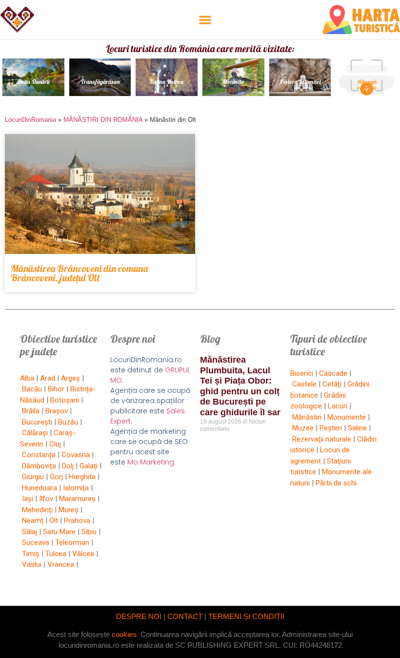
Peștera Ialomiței (299, 81)
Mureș (69, 509)
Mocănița (233, 81)
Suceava (35, 542)
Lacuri (337, 406)
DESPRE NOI (138, 616)
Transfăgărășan (100, 81)
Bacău (32, 389)
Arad (47, 378)
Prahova (77, 520)
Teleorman (72, 542)
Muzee (303, 428)
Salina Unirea (167, 81)
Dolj (68, 466)
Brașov (56, 410)
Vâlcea (83, 553)
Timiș (31, 553)
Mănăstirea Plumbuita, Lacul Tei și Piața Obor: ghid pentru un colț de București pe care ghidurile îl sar (240, 386)
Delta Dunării (33, 81)
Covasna (75, 454)
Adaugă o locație (367, 84)
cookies (124, 634)
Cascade (333, 373)
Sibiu (89, 531)
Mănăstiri (306, 417)
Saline (357, 428)
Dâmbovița (39, 466)
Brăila (31, 410)
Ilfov (46, 498)
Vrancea (60, 564)
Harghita (82, 476)
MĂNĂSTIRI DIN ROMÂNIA (102, 119)
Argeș (70, 378)
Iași (27, 498)
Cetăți (331, 384)
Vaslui (31, 564)
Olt (53, 520)
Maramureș (77, 498)
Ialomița (76, 488)
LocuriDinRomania (30, 119)
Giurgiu (33, 476)
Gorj (56, 476)
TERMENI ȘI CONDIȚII (246, 616)
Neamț (32, 520)
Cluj (55, 444)
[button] (205, 20)
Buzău (68, 422)
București (37, 422)
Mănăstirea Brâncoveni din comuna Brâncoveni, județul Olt (79, 273)
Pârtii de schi (336, 483)
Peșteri (331, 428)
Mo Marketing (150, 462)
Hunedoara (39, 488)
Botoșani (64, 400)
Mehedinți (37, 509)
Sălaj (29, 531)
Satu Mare (59, 531)
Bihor (56, 389)
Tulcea (55, 553)
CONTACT (184, 616)
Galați (89, 466)
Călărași (35, 432)
